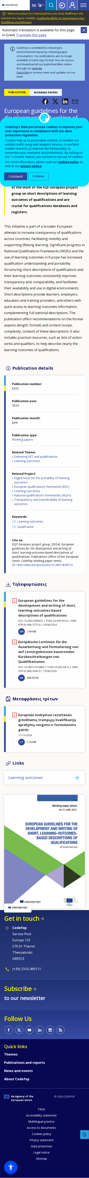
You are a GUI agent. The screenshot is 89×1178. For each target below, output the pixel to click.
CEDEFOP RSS (60, 1030)
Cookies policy (41, 1134)
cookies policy (68, 162)
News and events (18, 1071)
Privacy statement (41, 1140)
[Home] (10, 5)
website (37, 68)
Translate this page (31, 35)
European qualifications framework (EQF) (41, 487)
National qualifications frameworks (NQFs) (42, 495)
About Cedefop (16, 1079)
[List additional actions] (42, 5)
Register (72, 5)
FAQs (41, 1109)
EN (21, 631)
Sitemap (41, 1159)
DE (21, 678)
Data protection (41, 1146)
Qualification (25, 527)
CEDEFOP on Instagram (50, 1030)
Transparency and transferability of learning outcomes (43, 502)
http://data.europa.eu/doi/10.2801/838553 (45, 565)
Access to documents (41, 1128)
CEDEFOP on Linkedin (40, 1030)
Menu (83, 5)
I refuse (38, 176)
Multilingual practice (41, 1121)
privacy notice (31, 166)
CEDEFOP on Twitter (19, 1030)
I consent (15, 176)
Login (62, 5)
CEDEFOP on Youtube (29, 1030)
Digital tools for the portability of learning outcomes (41, 480)
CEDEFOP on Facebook (9, 1030)
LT (21, 742)
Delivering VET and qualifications (36, 457)
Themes (11, 1054)
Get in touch (21, 918)
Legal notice (41, 1152)
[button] (45, 101)
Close (84, 30)
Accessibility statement (41, 1115)
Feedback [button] (84, 1134)
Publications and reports (24, 1062)
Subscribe (23, 72)
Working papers (22, 439)
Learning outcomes (27, 461)
